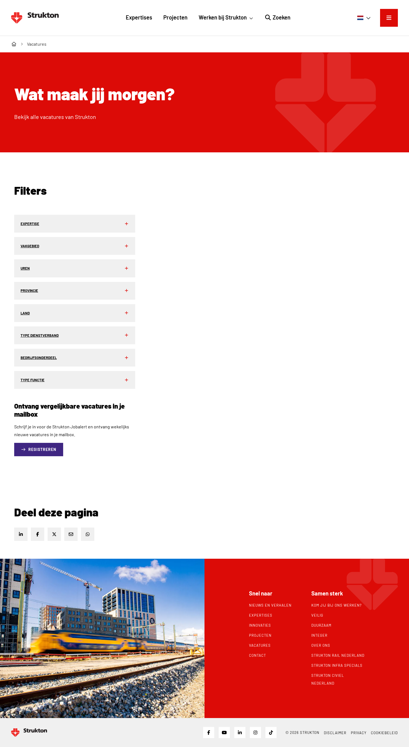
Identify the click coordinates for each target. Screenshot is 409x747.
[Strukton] (35, 17)
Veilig (317, 615)
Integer (319, 635)
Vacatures (260, 645)
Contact (257, 655)
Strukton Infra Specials (337, 665)
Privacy (358, 733)
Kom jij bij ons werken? (336, 605)
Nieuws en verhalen (270, 605)
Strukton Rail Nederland (337, 655)
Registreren (42, 449)
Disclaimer (335, 733)
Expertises (260, 615)
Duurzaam (321, 625)
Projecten (260, 635)
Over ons (320, 645)
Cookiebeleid (384, 733)
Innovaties (260, 625)
